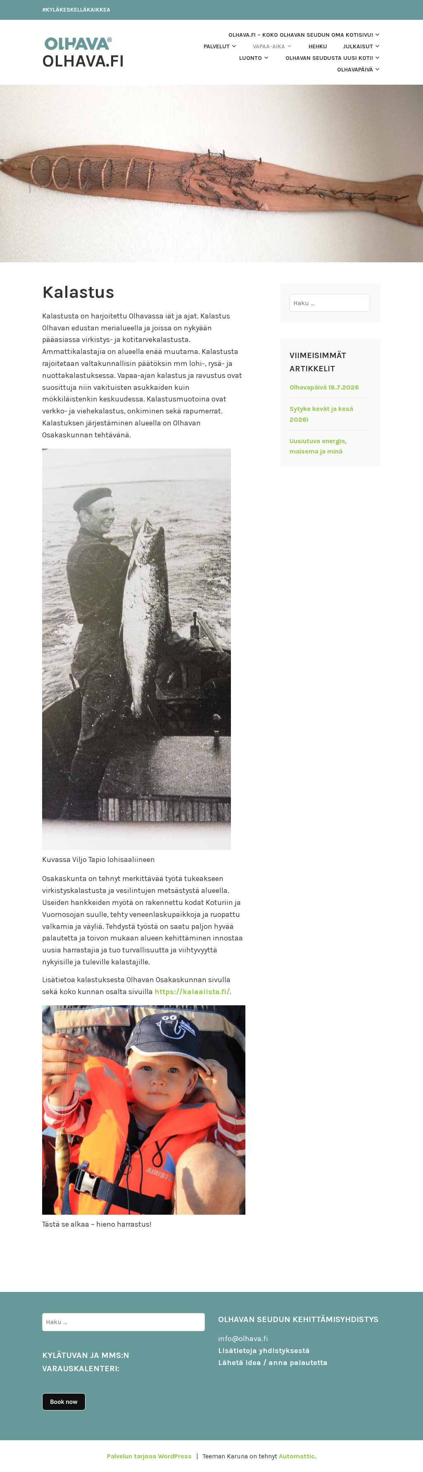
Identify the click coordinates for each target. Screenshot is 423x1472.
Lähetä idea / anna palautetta (273, 1362)
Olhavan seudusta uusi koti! (329, 58)
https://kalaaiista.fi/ (192, 991)
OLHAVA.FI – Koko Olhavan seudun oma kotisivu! (300, 34)
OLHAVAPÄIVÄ (355, 69)
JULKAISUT (358, 46)
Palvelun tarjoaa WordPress (149, 1456)
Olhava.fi (83, 60)
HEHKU (318, 46)
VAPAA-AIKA (269, 46)
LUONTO (250, 58)
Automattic (297, 1456)
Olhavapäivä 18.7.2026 (324, 387)
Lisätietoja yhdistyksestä (264, 1350)
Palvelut (217, 46)
